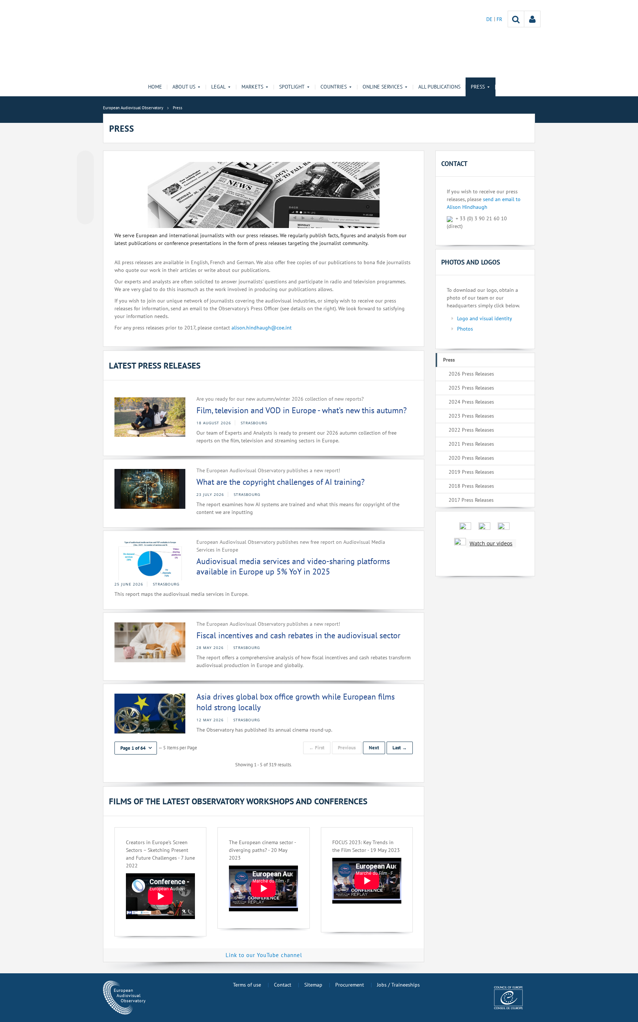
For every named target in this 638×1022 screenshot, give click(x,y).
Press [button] (478, 86)
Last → (399, 748)
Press (449, 359)
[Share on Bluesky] (85, 159)
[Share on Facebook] (85, 187)
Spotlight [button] (292, 86)
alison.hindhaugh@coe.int (261, 327)
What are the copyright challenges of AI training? (280, 482)
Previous (347, 748)
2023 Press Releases (471, 415)
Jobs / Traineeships (398, 984)
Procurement (349, 984)
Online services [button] (382, 86)
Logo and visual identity (484, 318)
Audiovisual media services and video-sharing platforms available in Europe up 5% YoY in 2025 (293, 566)
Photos (465, 328)
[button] (135, 748)
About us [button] (183, 86)
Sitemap (313, 984)
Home (155, 86)
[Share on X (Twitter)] (85, 173)
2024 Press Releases (471, 401)
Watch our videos (491, 543)
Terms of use (247, 984)
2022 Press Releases (471, 430)
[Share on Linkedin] (85, 201)
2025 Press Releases (471, 387)
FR (499, 19)
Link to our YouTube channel (264, 955)
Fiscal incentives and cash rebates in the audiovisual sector (298, 635)
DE (490, 19)
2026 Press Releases (471, 373)
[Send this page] (85, 215)
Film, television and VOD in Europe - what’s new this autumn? (301, 410)
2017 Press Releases (471, 500)
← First (317, 748)
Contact (282, 984)
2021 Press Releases (471, 444)
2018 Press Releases (471, 486)
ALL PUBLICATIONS (439, 86)
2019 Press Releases (471, 472)
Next (374, 748)
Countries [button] (333, 86)
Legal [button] (218, 86)
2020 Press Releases (471, 458)
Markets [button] (252, 86)
